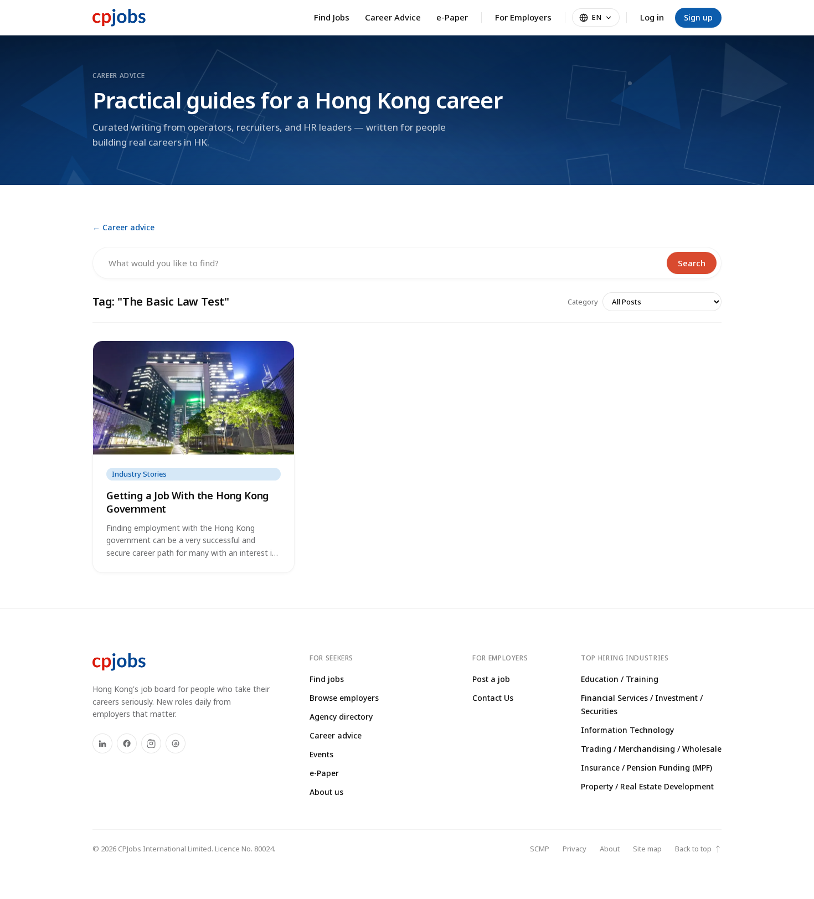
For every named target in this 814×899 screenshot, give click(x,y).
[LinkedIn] (102, 743)
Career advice (336, 735)
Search (691, 262)
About (610, 849)
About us (326, 792)
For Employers (523, 17)
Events (321, 754)
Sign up (698, 17)
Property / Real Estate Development (647, 786)
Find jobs (327, 679)
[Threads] (176, 743)
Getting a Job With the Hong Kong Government (187, 502)
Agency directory (341, 716)
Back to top (698, 849)
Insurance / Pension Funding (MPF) (646, 767)
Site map (647, 849)
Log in (652, 17)
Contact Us (492, 698)
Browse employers (344, 698)
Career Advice (393, 17)
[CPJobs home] (119, 18)
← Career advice (123, 227)
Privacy (574, 849)
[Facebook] (127, 743)
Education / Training (619, 679)
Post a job (491, 679)
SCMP (539, 849)
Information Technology (627, 730)
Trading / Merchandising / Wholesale (651, 748)
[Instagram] (151, 743)
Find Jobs (331, 17)
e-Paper (452, 17)
